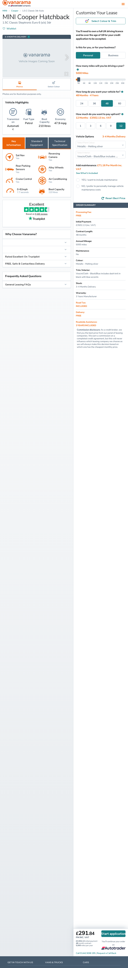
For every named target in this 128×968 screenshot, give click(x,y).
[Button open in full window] (66, 74)
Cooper (14, 10)
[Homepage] (16, 4)
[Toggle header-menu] (123, 4)
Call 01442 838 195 (85, 953)
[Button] (37, 242)
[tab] (54, 84)
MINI (4, 10)
